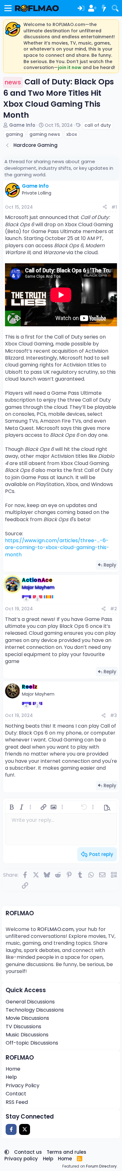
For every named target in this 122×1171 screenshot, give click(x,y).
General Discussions (30, 1001)
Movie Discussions (27, 1018)
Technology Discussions (35, 1009)
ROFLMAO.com (55, 929)
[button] (11, 807)
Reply (110, 565)
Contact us (28, 1152)
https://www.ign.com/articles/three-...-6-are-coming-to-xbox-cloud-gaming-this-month (57, 547)
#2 (113, 609)
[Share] (104, 207)
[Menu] (8, 8)
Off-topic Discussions (32, 1042)
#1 (114, 207)
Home (13, 1068)
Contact (16, 1093)
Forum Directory (101, 1166)
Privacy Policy (22, 1085)
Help (11, 1077)
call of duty (97, 125)
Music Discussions (27, 1034)
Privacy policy (21, 1158)
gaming (14, 134)
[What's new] (103, 8)
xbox (71, 134)
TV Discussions (23, 1026)
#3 (113, 715)
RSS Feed (17, 1102)
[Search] (115, 8)
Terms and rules (66, 1152)
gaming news (44, 134)
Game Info (22, 125)
